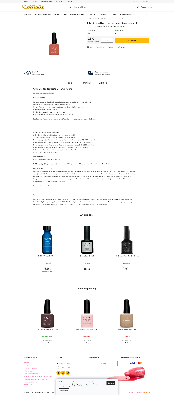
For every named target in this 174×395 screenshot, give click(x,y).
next (148, 250)
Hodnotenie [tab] (85, 82)
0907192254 (65, 368)
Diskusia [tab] (103, 82)
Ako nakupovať (60, 1)
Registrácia (145, 1)
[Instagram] (63, 373)
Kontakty (26, 1)
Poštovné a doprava (46, 1)
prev (25, 250)
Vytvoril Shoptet (136, 392)
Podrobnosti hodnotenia (116, 26)
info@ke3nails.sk (66, 363)
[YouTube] (68, 373)
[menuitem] (27, 15)
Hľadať (103, 364)
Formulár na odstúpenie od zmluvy (35, 379)
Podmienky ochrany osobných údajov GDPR (38, 377)
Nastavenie (64, 391)
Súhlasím (111, 383)
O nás (35, 1)
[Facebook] (58, 373)
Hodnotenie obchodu (31, 382)
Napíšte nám (28, 385)
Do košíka (132, 40)
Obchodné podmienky (31, 374)
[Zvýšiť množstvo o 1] (111, 40)
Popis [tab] (69, 82)
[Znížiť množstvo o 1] (102, 40)
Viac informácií (83, 386)
